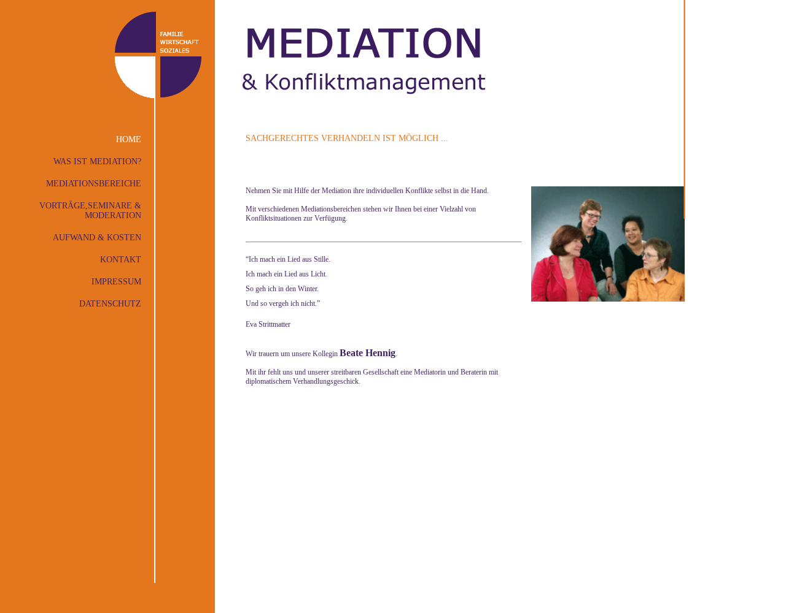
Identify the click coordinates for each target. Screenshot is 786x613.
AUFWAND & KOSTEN (97, 237)
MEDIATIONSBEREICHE (93, 183)
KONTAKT (120, 259)
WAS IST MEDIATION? (97, 161)
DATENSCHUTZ (110, 303)
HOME (128, 139)
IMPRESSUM (116, 281)
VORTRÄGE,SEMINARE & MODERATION (90, 210)
